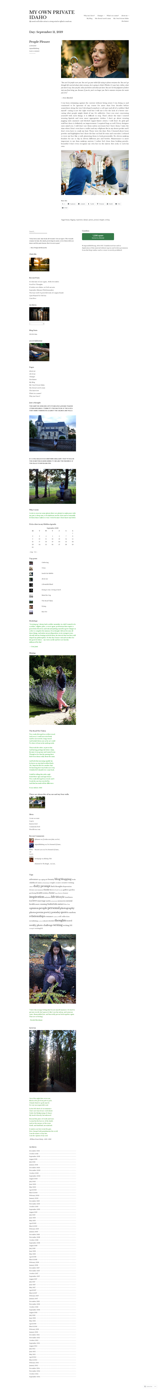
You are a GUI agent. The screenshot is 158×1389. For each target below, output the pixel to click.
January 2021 (33, 1165)
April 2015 (32, 1357)
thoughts (101, 220)
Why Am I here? (89, 15)
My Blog (89, 18)
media (48, 901)
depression (67, 886)
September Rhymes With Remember (41, 290)
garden (72, 890)
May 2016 (32, 1321)
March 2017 (33, 1293)
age (40, 879)
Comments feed (34, 827)
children (40, 883)
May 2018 (32, 1254)
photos (32, 912)
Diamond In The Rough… (42, 864)
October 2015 (33, 1340)
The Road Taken (47, 601)
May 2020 (32, 1187)
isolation (47, 897)
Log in (31, 821)
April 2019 (32, 1223)
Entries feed (33, 824)
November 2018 (34, 1237)
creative (58, 883)
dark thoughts (57, 886)
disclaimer (125, 21)
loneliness (69, 897)
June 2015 (32, 1351)
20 (59, 542)
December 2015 (34, 1335)
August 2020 (33, 1179)
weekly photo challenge (41, 925)
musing (43, 904)
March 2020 (33, 1192)
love (35, 901)
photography (67, 908)
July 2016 (32, 1315)
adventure (33, 879)
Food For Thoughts (36, 284)
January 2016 (33, 1332)
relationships (37, 916)
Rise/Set (44, 612)
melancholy (54, 901)
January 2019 (33, 1232)
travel (69, 921)
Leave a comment (34, 51)
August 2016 (33, 1312)
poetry (47, 912)
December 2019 (34, 1201)
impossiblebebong (34, 48)
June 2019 (32, 1218)
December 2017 (34, 1268)
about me (124, 15)
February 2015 (34, 1363)
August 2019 (33, 1212)
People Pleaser (39, 41)
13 (59, 539)
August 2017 (33, 1279)
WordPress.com (34, 829)
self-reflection (63, 916)
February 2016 (34, 1329)
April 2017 (32, 1290)
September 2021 (34, 1156)
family (46, 890)
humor (65, 893)
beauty (68, 220)
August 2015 (33, 1346)
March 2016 (33, 1326)
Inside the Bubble (47, 573)
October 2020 (34, 1173)
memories (62, 901)
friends (61, 890)
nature (61, 904)
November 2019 (34, 1204)
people (43, 908)
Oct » (35, 552)
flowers (52, 890)
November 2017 (34, 1271)
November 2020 (34, 1170)
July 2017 (32, 1282)
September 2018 (34, 1243)
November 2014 (34, 1371)
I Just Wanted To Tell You (37, 295)
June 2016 (32, 1318)
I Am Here (32, 298)
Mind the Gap (46, 595)
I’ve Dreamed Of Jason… (54, 844)
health (39, 893)
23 (33, 544)
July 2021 (32, 1162)
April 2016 (32, 1324)
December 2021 (34, 1151)
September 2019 (34, 1209)
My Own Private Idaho (121, 18)
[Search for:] (38, 231)
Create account (34, 818)
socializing (33, 921)
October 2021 (33, 1154)
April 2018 (32, 1257)
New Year (67, 904)
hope (56, 893)
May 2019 (32, 1220)
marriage (41, 901)
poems (39, 912)
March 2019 (33, 1226)
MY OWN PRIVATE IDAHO (52, 15)
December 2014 (34, 1368)
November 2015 (34, 1337)
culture (31, 886)
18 (46, 542)
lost (30, 901)
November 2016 (34, 1304)
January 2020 (33, 1198)
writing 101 (67, 925)
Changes (100, 15)
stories (51, 921)
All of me (32, 374)
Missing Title (48, 858)
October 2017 (33, 1273)
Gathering (45, 562)
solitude (45, 921)
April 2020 (33, 1190)
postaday (55, 912)
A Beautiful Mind (47, 584)
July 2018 (32, 1248)
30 (33, 547)
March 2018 (33, 1259)
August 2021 (33, 1159)
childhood (33, 883)
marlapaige (38, 858)
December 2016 (34, 1301)
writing (107, 220)
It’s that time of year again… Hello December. (44, 282)
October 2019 (33, 1206)
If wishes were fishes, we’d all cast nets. (42, 287)
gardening (32, 893)
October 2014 (33, 1374)
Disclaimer (33, 379)
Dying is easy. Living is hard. (51, 590)
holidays (46, 893)
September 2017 (34, 1276)
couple (52, 883)
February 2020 (34, 1195)
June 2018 (32, 1251)
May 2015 (32, 1354)
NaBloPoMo (52, 904)
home (52, 893)
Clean (44, 568)
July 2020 (32, 1181)
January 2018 (33, 1265)
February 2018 (34, 1262)
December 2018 (34, 1234)
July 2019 (32, 1215)
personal (96, 220)
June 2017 (32, 1285)
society (40, 921)
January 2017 (33, 1298)
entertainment (38, 890)
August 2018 (33, 1245)
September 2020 (34, 1176)
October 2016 (33, 1307)
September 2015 (34, 1343)
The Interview (34, 390)
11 (46, 539)
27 (59, 544)
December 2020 (34, 1167)
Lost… (54, 864)
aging (43, 879)
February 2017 (34, 1296)
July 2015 (32, 1349)
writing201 (39, 928)
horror (60, 893)
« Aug (31, 552)
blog (57, 879)
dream (31, 890)
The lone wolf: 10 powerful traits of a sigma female (46, 293)
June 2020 (32, 1184)
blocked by (100, 237)
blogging (72, 220)
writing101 (32, 928)
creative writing (67, 883)
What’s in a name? (113, 15)
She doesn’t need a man (103, 18)
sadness (56, 916)
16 (32, 542)
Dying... (44, 606)
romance (49, 916)
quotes (64, 912)
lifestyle (85, 220)
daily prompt (41, 886)
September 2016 (34, 1310)
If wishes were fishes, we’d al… (51, 839)
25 (46, 544)
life (53, 896)
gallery (66, 890)
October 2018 (33, 1240)
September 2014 (34, 1377)
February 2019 (34, 1229)
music (37, 904)
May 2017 (32, 1287)
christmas (46, 883)
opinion (91, 220)
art (46, 879)
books (74, 879)
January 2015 (33, 1365)
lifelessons (37, 839)
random (72, 912)
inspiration (79, 220)
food (56, 890)
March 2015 (33, 1360)
